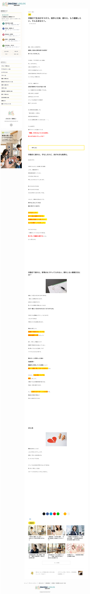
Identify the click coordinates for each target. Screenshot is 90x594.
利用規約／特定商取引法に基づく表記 (58, 583)
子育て (6, 54)
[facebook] (47, 513)
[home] (11, 125)
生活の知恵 (6, 51)
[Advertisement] (56, 35)
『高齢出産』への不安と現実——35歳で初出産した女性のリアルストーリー (56, 538)
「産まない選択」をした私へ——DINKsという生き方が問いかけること (37, 538)
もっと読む (57, 562)
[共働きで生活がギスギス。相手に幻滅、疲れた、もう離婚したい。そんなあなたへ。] (51, 513)
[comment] (65, 513)
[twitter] (44, 513)
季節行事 (16, 51)
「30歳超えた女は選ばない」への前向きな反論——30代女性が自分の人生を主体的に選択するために (75, 538)
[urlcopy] (68, 513)
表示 (36, 147)
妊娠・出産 (16, 54)
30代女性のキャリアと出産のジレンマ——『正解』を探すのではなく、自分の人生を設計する (56, 556)
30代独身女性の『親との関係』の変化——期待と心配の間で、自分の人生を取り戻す (37, 556)
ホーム (25, 583)
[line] (58, 513)
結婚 (30, 519)
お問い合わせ (41, 583)
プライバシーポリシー (32, 583)
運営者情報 (47, 583)
